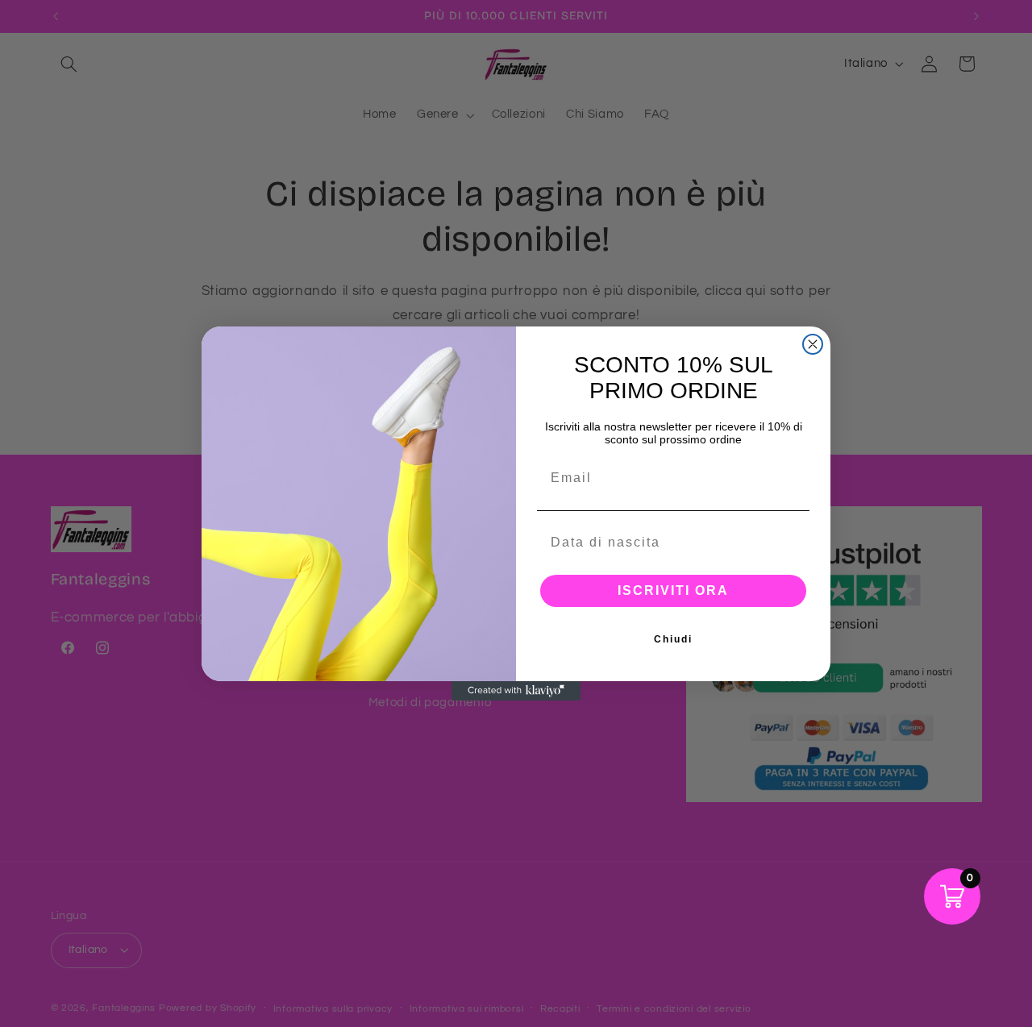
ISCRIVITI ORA (673, 590)
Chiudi (673, 639)
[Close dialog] (812, 344)
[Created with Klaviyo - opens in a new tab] (516, 691)
